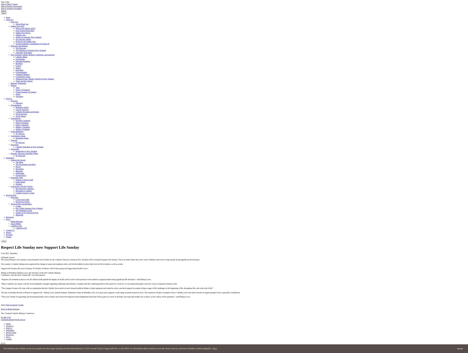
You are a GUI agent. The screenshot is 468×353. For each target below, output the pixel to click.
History (13, 85)
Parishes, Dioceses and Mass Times (24, 153)
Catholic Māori (21, 57)
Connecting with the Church (22, 186)
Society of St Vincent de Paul (27, 213)
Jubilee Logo (21, 35)
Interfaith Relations (23, 61)
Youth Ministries (17, 132)
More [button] (215, 349)
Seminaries (15, 149)
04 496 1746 (6, 317)
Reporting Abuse (22, 138)
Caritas (18, 206)
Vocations (19, 96)
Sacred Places (21, 175)
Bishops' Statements (18, 83)
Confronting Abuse (23, 77)
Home (8, 324)
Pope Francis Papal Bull (25, 31)
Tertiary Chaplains (23, 129)
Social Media (16, 224)
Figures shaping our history (26, 92)
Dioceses (14, 101)
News (8, 219)
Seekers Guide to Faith (24, 180)
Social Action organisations (21, 204)
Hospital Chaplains (23, 121)
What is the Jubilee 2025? (25, 28)
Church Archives (22, 110)
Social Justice (21, 116)
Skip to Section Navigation (11, 9)
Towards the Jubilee (23, 39)
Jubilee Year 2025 (17, 26)
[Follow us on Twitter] (4, 344)
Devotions (20, 169)
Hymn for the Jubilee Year (26, 42)
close (4, 241)
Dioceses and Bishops (19, 46)
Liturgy (18, 66)
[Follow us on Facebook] (2, 344)
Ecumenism (20, 59)
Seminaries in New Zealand (26, 151)
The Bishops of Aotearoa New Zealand (31, 50)
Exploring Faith (17, 178)
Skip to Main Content (9, 4)
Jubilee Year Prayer (23, 33)
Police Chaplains (22, 125)
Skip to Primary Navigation (11, 6)
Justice (18, 68)
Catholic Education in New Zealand (29, 147)
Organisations (16, 105)
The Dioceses (21, 48)
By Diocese (20, 134)
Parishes (19, 184)
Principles (14, 197)
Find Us (9, 99)
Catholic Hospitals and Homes (27, 112)
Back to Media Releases (10, 309)
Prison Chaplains (22, 123)
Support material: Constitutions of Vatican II (32, 44)
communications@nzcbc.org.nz (13, 320)
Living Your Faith (22, 200)
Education (19, 70)
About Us (9, 20)
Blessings (19, 171)
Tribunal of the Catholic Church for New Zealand (35, 79)
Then (18, 88)
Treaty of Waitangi (23, 90)
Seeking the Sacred (18, 160)
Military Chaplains (23, 127)
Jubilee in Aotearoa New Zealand (28, 37)
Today (18, 94)
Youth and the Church (24, 81)
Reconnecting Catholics (25, 189)
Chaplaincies (16, 118)
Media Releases (17, 222)
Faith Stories (20, 182)
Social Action (11, 195)
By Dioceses (20, 156)
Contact (9, 339)
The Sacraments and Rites (26, 164)
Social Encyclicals (23, 202)
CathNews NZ (16, 226)
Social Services (21, 114)
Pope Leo (14, 22)
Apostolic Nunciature (24, 53)
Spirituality (10, 158)
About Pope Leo (22, 24)
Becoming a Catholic (24, 191)
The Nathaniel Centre (24, 211)
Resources (10, 217)
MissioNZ (19, 215)
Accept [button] (460, 349)
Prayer (18, 167)
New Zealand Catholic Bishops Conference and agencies (33, 55)
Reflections (20, 173)
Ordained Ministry (23, 75)
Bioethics (19, 64)
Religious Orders (22, 107)
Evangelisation (21, 72)
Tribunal (14, 140)
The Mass (19, 162)
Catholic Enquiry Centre (25, 193)
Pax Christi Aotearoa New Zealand (29, 208)
